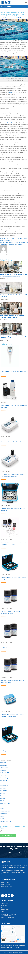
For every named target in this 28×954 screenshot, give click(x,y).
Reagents (2, 798)
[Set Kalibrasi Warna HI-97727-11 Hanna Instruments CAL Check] (10, 596)
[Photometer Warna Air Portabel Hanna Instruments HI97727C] (10, 561)
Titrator (2, 816)
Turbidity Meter (4, 818)
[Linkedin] (12, 895)
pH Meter (2, 793)
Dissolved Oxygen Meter (6, 778)
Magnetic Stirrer (4, 783)
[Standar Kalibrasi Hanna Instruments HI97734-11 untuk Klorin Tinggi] (10, 665)
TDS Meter (3, 806)
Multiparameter (4, 785)
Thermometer (3, 813)
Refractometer (3, 800)
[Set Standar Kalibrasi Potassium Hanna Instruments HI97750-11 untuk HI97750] (10, 527)
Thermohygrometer (5, 811)
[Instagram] (5, 895)
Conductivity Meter (5, 772)
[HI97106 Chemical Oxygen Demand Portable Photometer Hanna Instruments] (10, 458)
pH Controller (3, 790)
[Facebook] (9, 895)
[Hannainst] (6, 2)
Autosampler (3, 762)
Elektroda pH (3, 780)
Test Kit (2, 808)
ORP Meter (3, 788)
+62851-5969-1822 (11, 914)
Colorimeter (3, 770)
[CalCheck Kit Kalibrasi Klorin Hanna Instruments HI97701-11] (10, 630)
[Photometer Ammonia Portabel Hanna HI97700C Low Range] (10, 733)
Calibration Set (3, 765)
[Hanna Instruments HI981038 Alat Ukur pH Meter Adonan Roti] (10, 355)
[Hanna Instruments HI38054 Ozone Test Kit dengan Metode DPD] (10, 390)
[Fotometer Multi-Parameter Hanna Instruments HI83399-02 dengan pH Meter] (10, 699)
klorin (10, 92)
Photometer (3, 795)
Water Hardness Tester (5, 821)
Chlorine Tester (4, 767)
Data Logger (3, 775)
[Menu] (26, 2)
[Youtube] (2, 895)
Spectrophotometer (5, 803)
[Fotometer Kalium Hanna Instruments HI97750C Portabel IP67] (10, 493)
